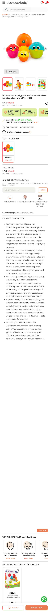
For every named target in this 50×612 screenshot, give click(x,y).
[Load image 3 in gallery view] (19, 84)
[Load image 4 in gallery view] (31, 84)
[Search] (6, 9)
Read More (42, 530)
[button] (3, 2)
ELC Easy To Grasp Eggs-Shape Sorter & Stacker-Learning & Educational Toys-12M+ (23, 15)
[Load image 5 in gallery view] (42, 84)
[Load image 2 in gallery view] (7, 84)
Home (4, 14)
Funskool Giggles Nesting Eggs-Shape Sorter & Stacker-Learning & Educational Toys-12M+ (12, 596)
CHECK (43, 190)
